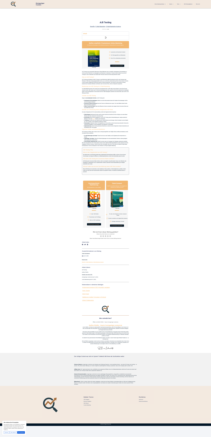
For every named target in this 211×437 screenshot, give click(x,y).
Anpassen (6, 432)
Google (93, 118)
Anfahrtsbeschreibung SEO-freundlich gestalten (96, 287)
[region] (14, 428)
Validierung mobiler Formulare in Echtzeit (94, 297)
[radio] (101, 236)
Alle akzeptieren (21, 432)
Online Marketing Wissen (159, 4)
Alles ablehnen (13, 432)
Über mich (198, 4)
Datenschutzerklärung (143, 401)
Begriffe (92, 26)
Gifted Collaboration (88, 300)
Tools (178, 4)
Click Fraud (85, 294)
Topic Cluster (86, 290)
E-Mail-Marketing (100, 26)
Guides (170, 4)
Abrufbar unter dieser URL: (87, 274)
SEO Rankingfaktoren (188, 4)
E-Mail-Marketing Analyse (113, 26)
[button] (82, 244)
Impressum (141, 399)
